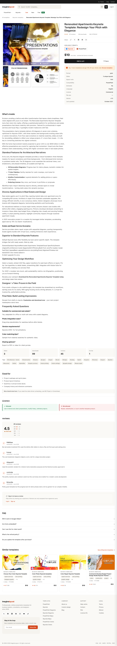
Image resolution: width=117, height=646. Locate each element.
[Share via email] (86, 39)
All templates (6, 17)
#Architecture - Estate (13, 359)
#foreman (94, 359)
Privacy (101, 607)
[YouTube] (24, 613)
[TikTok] (28, 613)
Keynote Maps (47, 619)
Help (107, 1)
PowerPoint (7, 12)
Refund (101, 610)
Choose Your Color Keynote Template (15, 574)
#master (35, 359)
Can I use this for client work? (12, 529)
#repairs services (33, 363)
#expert (103, 359)
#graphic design (67, 363)
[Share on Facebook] (82, 39)
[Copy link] (70, 39)
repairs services (8, 576)
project (106, 578)
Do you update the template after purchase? (17, 539)
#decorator (6, 363)
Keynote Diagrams (48, 613)
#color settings (56, 363)
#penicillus (22, 363)
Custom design (66, 607)
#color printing (45, 363)
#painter (110, 359)
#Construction (26, 359)
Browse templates (107, 68)
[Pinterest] (16, 613)
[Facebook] (8, 613)
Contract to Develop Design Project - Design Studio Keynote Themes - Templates (100, 574)
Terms (101, 604)
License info (83, 613)
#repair (50, 359)
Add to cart (80, 61)
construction (99, 578)
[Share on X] (74, 39)
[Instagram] (20, 613)
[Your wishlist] (102, 7)
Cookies (101, 613)
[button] (31, 55)
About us (64, 604)
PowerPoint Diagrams (49, 610)
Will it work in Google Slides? (11, 519)
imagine (8, 7)
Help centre (83, 604)
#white (14, 363)
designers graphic (9, 579)
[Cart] (106, 7)
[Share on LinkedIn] (78, 39)
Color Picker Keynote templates (42, 574)
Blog (63, 610)
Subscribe (33, 627)
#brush (57, 359)
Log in (112, 7)
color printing (18, 576)
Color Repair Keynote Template (70, 574)
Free (41, 12)
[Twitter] (3, 613)
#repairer (86, 359)
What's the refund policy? (10, 534)
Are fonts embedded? (9, 524)
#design (65, 359)
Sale (26, 12)
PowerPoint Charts (48, 621)
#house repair (78, 363)
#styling (72, 359)
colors (91, 578)
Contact (113, 1)
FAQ (81, 610)
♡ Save (106, 61)
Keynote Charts (47, 624)
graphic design (37, 579)
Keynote (18, 12)
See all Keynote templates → (106, 550)
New (32, 12)
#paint (79, 359)
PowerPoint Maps (48, 616)
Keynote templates (18, 17)
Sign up (13, 501)
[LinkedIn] (12, 613)
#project (43, 359)
